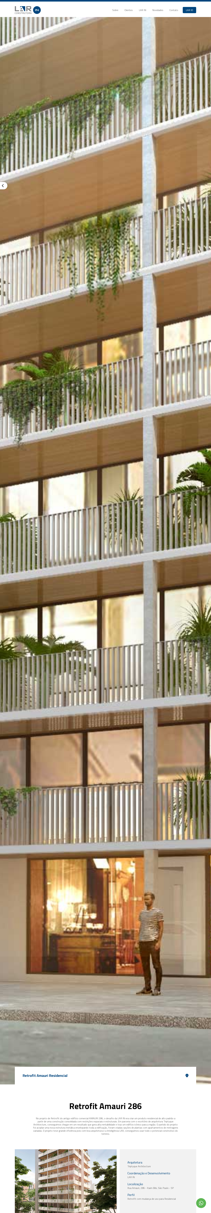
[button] (189, 10)
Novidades (157, 10)
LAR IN (142, 10)
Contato (173, 10)
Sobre (115, 10)
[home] (28, 10)
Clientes (128, 10)
